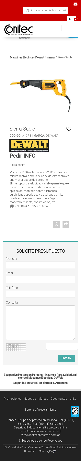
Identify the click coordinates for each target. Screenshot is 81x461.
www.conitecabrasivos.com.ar (40, 434)
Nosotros (30, 398)
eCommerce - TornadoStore (41, 447)
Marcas (43, 398)
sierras (51, 57)
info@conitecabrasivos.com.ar (39, 431)
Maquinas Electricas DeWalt (27, 57)
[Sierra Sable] (40, 95)
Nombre (11, 258)
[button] (75, 4)
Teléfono (12, 288)
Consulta (12, 302)
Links (73, 398)
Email (9, 273)
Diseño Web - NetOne (15, 447)
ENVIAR (66, 358)
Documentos (59, 398)
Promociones (12, 398)
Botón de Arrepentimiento (40, 409)
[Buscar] (70, 19)
